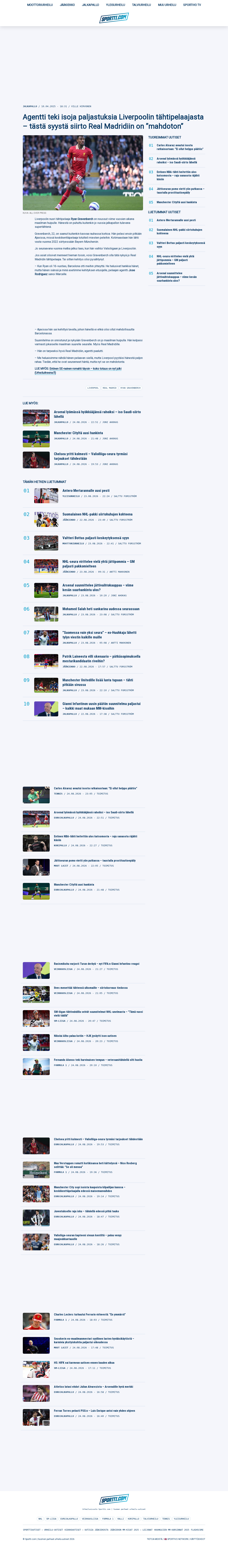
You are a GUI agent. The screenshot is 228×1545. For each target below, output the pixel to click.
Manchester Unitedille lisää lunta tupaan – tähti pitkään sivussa (98, 682)
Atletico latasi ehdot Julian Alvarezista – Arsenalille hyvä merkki (93, 1386)
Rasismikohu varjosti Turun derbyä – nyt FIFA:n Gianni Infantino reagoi (96, 963)
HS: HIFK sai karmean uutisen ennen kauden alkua (84, 1362)
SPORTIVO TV (192, 5)
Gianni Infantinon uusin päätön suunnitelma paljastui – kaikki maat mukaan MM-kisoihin (102, 706)
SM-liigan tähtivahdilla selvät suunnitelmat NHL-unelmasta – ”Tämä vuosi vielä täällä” (98, 1013)
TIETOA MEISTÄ (154, 1539)
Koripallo (133, 1519)
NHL (40, 1519)
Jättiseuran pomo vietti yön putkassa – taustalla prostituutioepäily (95, 860)
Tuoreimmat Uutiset (164, 137)
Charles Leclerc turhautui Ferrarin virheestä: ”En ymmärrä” (90, 1314)
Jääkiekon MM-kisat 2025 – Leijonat (131, 1530)
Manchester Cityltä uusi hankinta (78, 433)
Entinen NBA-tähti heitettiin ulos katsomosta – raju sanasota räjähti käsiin (95, 838)
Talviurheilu (141, 5)
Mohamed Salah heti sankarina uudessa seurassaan (101, 609)
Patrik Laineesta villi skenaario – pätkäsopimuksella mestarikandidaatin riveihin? (101, 658)
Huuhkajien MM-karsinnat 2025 (171, 1530)
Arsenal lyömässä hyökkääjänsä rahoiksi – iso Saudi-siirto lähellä (97, 414)
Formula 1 (107, 1519)
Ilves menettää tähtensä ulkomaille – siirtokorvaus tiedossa (91, 987)
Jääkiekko (67, 5)
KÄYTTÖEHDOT (197, 1539)
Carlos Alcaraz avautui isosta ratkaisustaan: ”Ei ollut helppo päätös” (95, 788)
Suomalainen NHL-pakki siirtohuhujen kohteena (98, 514)
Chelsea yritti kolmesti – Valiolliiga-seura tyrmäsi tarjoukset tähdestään (91, 456)
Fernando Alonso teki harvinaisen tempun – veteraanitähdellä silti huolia (98, 1060)
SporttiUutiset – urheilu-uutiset (43, 1530)
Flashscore (197, 1530)
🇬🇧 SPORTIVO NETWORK (176, 1539)
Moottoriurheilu (40, 5)
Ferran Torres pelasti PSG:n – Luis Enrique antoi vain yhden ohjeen (94, 1410)
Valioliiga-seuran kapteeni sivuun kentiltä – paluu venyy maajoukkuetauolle (87, 1237)
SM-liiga (51, 1519)
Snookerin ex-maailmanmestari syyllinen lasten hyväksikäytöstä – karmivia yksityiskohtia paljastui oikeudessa (94, 1340)
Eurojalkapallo (69, 1519)
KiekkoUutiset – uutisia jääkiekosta (86, 1530)
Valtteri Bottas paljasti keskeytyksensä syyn (96, 538)
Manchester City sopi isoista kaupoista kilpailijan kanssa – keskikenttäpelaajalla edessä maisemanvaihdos (89, 1189)
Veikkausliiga (90, 1519)
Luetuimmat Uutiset (164, 212)
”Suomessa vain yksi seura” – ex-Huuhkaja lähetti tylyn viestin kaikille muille (99, 634)
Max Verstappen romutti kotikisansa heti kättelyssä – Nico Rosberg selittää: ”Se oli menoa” (95, 1165)
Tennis (166, 1519)
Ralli (121, 1519)
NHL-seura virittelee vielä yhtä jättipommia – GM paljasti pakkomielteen (99, 563)
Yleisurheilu (115, 5)
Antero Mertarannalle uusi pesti (86, 490)
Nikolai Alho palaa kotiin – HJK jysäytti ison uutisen (85, 1036)
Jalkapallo (90, 5)
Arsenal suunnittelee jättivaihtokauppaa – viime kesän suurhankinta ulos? (98, 587)
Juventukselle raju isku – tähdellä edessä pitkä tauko (86, 1211)
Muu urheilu (167, 5)
